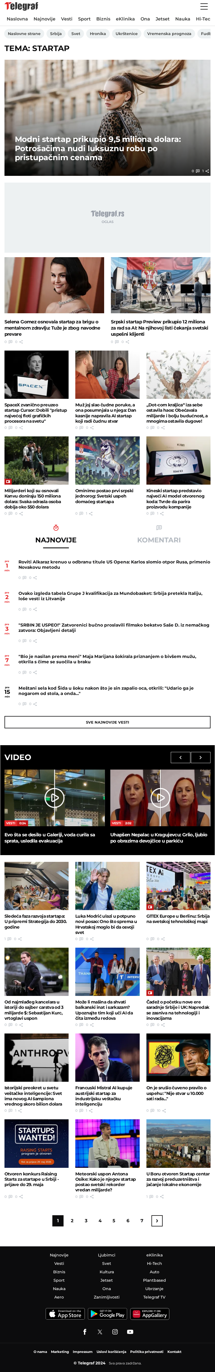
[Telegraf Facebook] (84, 1332)
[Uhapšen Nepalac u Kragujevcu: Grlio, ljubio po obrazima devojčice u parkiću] (160, 798)
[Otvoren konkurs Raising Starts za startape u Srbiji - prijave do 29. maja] (36, 1143)
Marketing (60, 1352)
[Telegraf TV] (130, 1332)
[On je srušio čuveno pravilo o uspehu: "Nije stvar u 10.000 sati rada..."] (178, 1057)
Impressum (83, 1352)
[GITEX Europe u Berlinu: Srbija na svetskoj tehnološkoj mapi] (178, 886)
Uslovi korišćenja (111, 1352)
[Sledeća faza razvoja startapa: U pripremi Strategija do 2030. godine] (36, 886)
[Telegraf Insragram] (115, 1332)
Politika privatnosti (146, 1352)
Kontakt (174, 1352)
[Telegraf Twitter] (100, 1332)
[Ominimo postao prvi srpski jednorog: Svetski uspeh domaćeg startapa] (107, 460)
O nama (40, 1352)
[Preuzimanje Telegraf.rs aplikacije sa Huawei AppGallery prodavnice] (149, 1314)
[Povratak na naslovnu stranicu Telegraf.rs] (21, 6)
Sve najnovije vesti (107, 722)
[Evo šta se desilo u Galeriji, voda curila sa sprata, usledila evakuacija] (54, 798)
